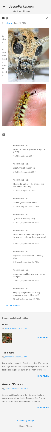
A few (5, 324)
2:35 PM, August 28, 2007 (24, 172)
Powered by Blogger (25, 420)
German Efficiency (12, 384)
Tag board (8, 352)
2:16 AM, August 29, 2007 (24, 190)
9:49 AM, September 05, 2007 (26, 243)
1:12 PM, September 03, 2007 (26, 206)
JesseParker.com (22, 6)
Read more (43, 337)
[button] (47, 18)
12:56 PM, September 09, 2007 (26, 299)
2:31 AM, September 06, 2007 (26, 262)
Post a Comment (12, 305)
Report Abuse (25, 426)
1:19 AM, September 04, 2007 (26, 222)
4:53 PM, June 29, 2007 (23, 156)
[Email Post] (3, 135)
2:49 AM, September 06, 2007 (26, 280)
